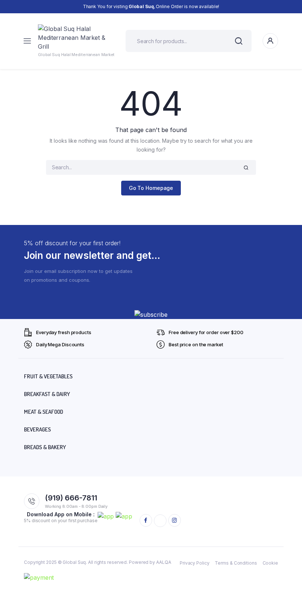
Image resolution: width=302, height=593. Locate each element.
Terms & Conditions (236, 563)
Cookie (270, 563)
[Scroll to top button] (290, 563)
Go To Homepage (151, 188)
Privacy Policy (195, 563)
